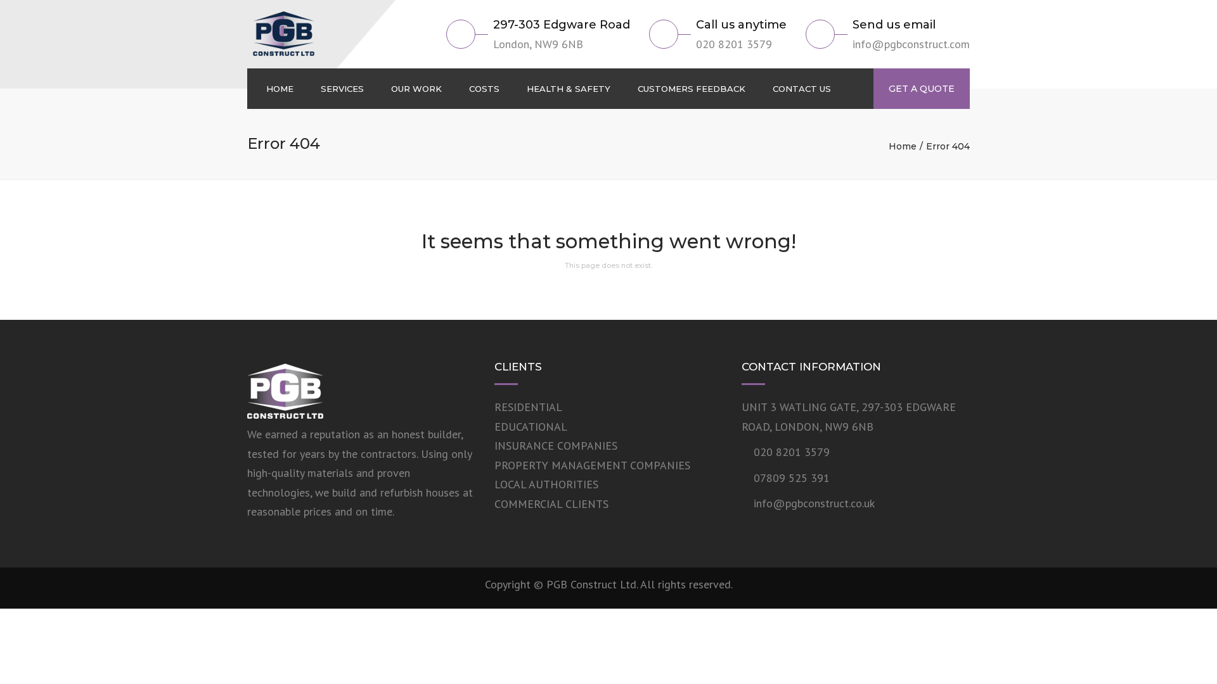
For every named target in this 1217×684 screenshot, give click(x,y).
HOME (279, 89)
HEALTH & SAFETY (568, 89)
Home (903, 146)
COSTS (484, 89)
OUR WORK (416, 89)
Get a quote (922, 88)
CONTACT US (802, 89)
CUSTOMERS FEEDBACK (691, 89)
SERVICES (342, 89)
